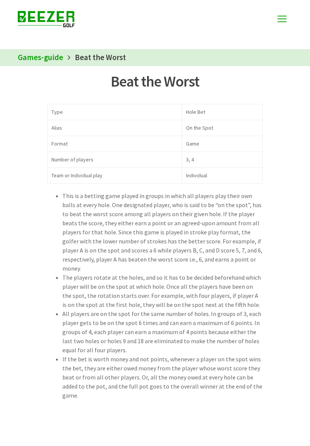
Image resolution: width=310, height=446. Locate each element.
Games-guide (40, 57)
